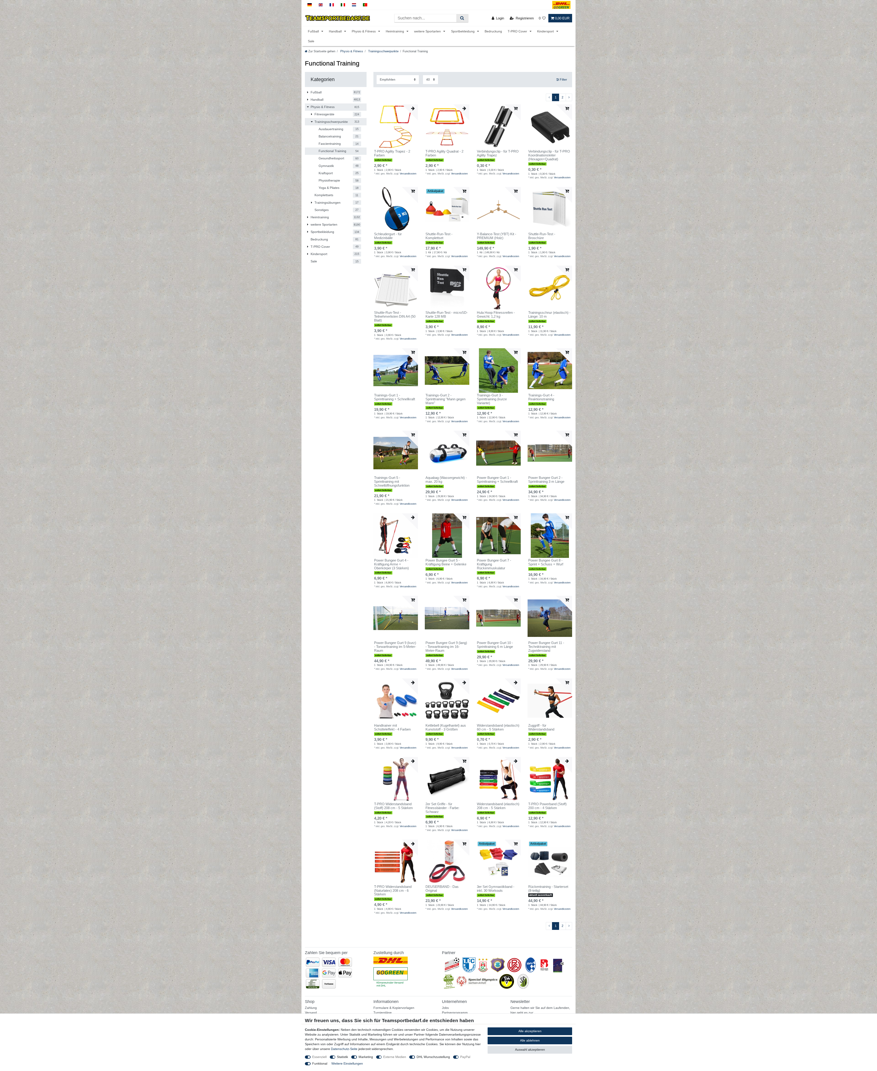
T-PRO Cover (518, 31)
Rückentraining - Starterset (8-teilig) (548, 888)
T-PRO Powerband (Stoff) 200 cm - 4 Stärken (547, 806)
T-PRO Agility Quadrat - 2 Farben (444, 153)
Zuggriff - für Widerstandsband (541, 727)
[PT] (365, 5)
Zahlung (311, 1008)
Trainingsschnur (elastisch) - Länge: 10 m (549, 314)
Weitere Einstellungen (347, 1063)
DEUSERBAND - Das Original (442, 888)
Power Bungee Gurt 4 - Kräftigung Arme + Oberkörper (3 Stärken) (391, 564)
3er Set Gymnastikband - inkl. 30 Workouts (495, 888)
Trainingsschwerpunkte (383, 51)
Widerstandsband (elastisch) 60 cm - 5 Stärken (498, 727)
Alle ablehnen (530, 1040)
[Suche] (462, 18)
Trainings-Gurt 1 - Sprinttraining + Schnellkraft (394, 397)
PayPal (465, 1057)
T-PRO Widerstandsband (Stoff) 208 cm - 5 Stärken (393, 806)
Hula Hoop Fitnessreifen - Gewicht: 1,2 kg (496, 314)
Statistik (342, 1057)
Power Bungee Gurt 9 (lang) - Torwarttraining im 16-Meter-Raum (446, 646)
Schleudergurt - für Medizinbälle (388, 236)
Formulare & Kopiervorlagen (393, 1008)
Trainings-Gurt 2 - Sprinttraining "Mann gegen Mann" (445, 399)
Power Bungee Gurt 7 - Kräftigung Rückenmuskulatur (494, 564)
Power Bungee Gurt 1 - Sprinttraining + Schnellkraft (497, 479)
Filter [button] (563, 79)
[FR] (331, 5)
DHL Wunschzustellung (433, 1057)
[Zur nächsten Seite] (569, 97)
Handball (336, 31)
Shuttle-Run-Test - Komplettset (438, 236)
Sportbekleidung (463, 31)
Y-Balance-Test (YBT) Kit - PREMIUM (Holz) (496, 236)
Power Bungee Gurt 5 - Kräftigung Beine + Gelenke (445, 562)
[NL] (354, 5)
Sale (311, 41)
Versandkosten (408, 173)
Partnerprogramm (455, 1012)
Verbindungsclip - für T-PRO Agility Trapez (498, 153)
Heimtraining (395, 31)
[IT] (343, 5)
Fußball (314, 31)
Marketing (366, 1057)
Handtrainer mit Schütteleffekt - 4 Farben (392, 727)
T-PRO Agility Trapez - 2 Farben (392, 153)
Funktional (319, 1063)
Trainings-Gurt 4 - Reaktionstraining (541, 397)
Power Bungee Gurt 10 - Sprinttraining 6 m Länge (495, 645)
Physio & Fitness (364, 31)
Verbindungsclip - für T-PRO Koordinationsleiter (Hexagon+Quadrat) (549, 155)
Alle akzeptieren (530, 1031)
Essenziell (319, 1057)
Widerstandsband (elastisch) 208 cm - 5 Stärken (498, 806)
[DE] (309, 5)
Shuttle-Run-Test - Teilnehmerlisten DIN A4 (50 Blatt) (394, 316)
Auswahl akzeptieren (530, 1049)
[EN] (320, 5)
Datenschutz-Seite (344, 1049)
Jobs (445, 1008)
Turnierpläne (382, 1012)
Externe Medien (394, 1057)
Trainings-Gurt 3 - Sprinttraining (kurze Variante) (492, 399)
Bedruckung (493, 31)
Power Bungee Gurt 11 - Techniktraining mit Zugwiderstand (546, 646)
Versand (311, 1012)
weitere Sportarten (428, 31)
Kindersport (546, 31)
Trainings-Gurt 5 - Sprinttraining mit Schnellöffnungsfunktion (391, 481)
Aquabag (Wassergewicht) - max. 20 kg (446, 479)
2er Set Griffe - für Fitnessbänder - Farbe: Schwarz (442, 808)
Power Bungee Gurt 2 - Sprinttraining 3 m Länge (546, 479)
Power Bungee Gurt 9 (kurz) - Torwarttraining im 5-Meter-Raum (395, 646)
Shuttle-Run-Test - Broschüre (541, 236)
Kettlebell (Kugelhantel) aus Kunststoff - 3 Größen (445, 727)
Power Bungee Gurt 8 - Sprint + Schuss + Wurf (545, 562)
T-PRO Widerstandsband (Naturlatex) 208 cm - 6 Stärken (393, 890)
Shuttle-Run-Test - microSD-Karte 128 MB (446, 314)
